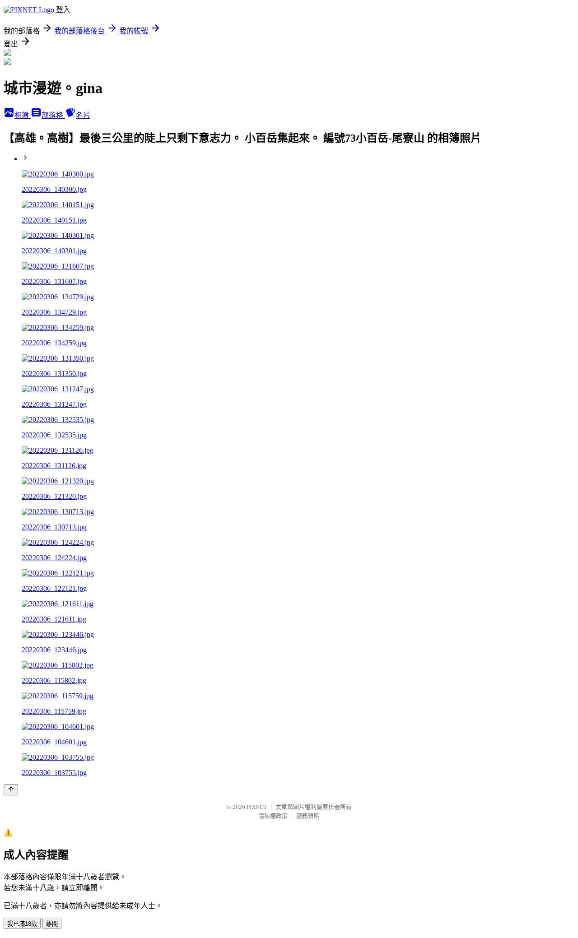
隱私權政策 (273, 816)
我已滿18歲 (22, 923)
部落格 (53, 115)
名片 (83, 115)
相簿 (22, 115)
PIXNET (257, 806)
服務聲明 (308, 816)
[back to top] (11, 789)
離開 (52, 923)
